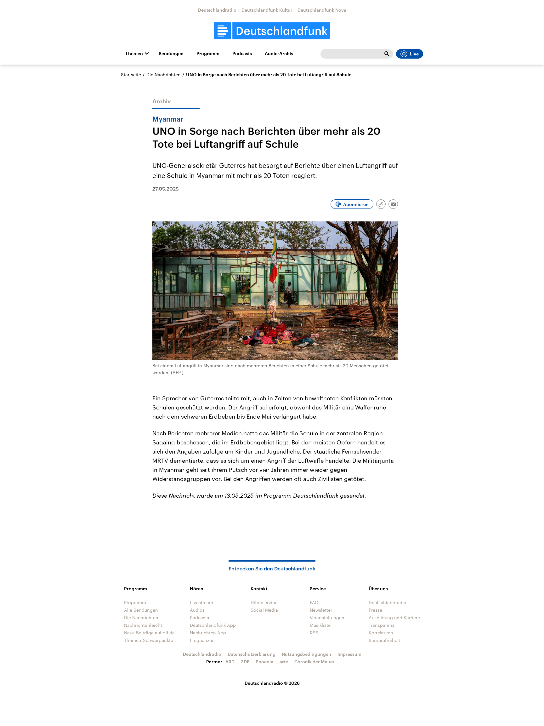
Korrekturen (381, 632)
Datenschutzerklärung (251, 654)
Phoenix (264, 661)
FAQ (314, 602)
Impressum (349, 654)
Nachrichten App (208, 632)
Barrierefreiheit (384, 640)
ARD (230, 661)
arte (284, 661)
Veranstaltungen (327, 617)
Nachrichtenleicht (143, 625)
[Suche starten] (386, 54)
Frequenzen (202, 640)
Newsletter (321, 610)
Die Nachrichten (163, 74)
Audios (197, 610)
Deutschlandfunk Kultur (266, 10)
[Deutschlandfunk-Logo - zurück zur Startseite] (272, 31)
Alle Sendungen (141, 610)
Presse (375, 610)
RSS (314, 632)
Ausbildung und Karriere (394, 617)
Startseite (131, 74)
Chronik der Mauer (314, 661)
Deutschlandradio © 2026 (272, 683)
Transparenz (381, 625)
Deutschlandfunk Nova (322, 10)
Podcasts (242, 53)
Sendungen (171, 53)
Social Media (264, 610)
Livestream (201, 602)
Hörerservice (264, 602)
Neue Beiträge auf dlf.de (149, 632)
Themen (134, 53)
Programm (207, 53)
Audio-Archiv (279, 53)
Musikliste (320, 625)
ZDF (245, 661)
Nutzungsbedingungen (306, 654)
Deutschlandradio (217, 10)
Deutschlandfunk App (213, 625)
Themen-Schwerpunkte (148, 640)
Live (414, 54)
